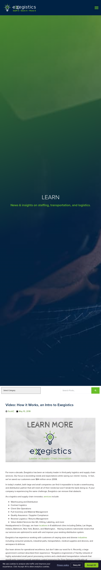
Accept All (91, 565)
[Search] (95, 390)
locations (43, 525)
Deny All (76, 565)
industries (82, 537)
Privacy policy (63, 565)
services (47, 496)
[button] (96, 7)
